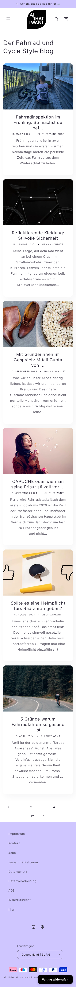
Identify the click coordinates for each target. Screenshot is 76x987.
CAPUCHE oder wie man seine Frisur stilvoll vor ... (38, 484)
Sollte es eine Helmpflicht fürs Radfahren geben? (38, 606)
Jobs (12, 852)
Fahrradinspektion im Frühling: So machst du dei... (38, 122)
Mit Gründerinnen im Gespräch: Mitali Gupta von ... (38, 360)
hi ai (11, 909)
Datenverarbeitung (22, 881)
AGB (11, 890)
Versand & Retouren (23, 862)
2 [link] (31, 807)
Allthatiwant (22, 977)
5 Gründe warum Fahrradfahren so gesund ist (38, 724)
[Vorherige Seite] (8, 807)
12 (32, 816)
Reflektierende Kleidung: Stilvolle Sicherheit (38, 235)
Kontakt (14, 843)
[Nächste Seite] (43, 816)
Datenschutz (17, 871)
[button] (8, 19)
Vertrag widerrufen (55, 979)
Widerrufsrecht (19, 900)
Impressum (16, 833)
